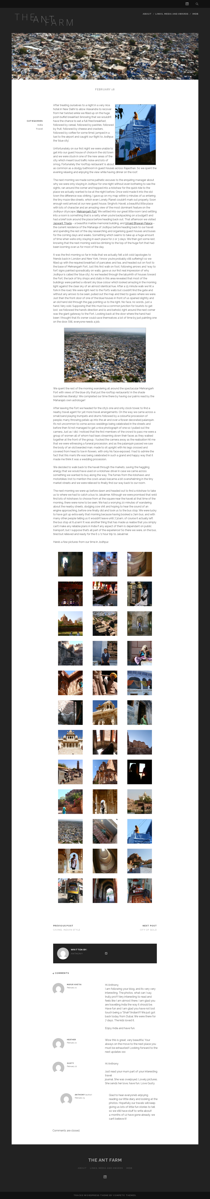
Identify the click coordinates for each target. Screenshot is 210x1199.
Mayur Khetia (74, 984)
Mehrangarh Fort (87, 211)
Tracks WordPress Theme (91, 1195)
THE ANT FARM (105, 1160)
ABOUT (147, 14)
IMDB (195, 14)
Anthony (77, 953)
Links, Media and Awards (171, 14)
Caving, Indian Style (66, 930)
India (40, 125)
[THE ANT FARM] (45, 28)
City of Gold (148, 930)
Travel (39, 129)
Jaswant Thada (62, 223)
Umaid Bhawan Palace (138, 223)
